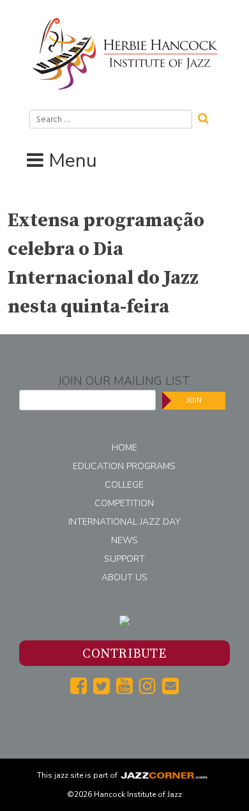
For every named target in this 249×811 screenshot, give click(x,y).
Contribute (124, 654)
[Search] (207, 116)
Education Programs (124, 466)
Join (194, 400)
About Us (124, 577)
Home (124, 448)
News (124, 540)
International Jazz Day (124, 522)
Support (124, 559)
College (124, 485)
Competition (124, 503)
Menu (73, 161)
